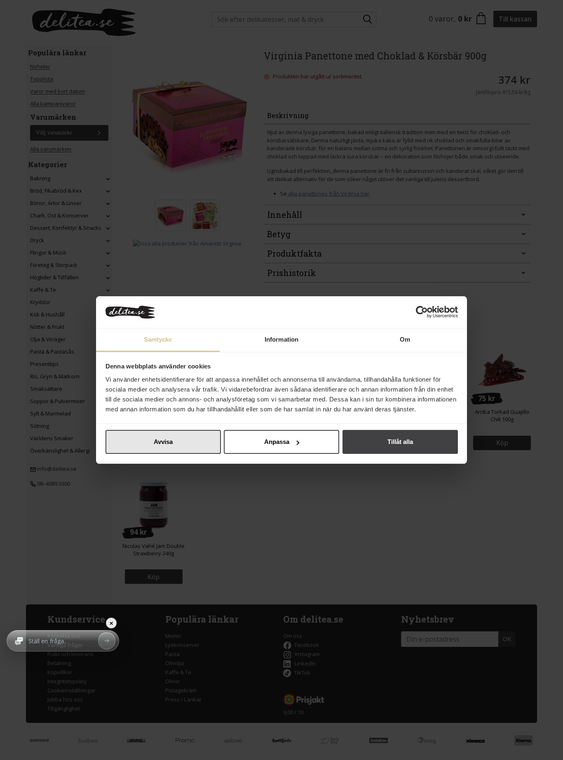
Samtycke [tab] (158, 339)
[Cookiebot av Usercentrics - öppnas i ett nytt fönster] (422, 312)
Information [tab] (281, 339)
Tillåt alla (400, 441)
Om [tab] (405, 339)
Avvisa (163, 441)
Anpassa (276, 441)
